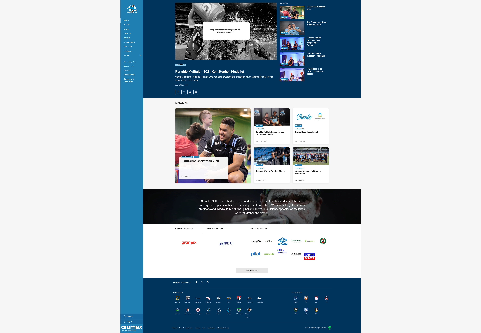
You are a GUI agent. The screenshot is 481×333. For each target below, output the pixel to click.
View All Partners (252, 270)
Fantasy (128, 47)
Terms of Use (176, 328)
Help (203, 328)
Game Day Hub (130, 62)
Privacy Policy (187, 328)
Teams (127, 38)
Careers (197, 328)
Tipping (128, 51)
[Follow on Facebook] (197, 282)
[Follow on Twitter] (202, 282)
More (126, 55)
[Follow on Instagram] (208, 282)
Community (129, 42)
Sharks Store (129, 75)
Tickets (127, 70)
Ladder (127, 33)
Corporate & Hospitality (129, 80)
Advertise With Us (223, 328)
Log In (129, 321)
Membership (129, 66)
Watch (127, 25)
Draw (126, 29)
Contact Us (211, 328)
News (126, 20)
